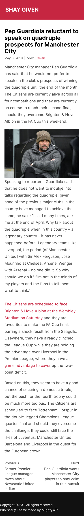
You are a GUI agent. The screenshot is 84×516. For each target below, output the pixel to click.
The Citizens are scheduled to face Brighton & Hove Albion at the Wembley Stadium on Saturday (39, 311)
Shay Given (22, 9)
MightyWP (50, 510)
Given (41, 58)
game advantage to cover (27, 365)
